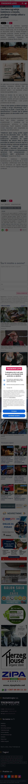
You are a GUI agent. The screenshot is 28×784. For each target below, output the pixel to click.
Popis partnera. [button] (12, 397)
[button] (14, 388)
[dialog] (14, 392)
